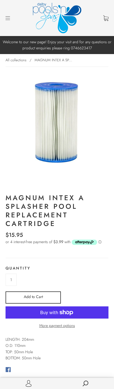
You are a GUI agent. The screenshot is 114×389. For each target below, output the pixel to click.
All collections (16, 60)
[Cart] (105, 18)
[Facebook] (8, 369)
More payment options (57, 325)
